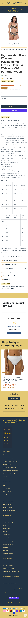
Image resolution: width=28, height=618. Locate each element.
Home (7, 433)
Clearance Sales (7, 464)
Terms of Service (7, 528)
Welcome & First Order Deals (10, 461)
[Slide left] (9, 43)
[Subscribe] (23, 413)
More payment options (14, 113)
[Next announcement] (25, 3)
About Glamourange (8, 519)
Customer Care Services (9, 510)
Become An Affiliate (8, 565)
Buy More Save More (8, 501)
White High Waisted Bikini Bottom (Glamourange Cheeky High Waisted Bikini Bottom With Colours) (14, 379)
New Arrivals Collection (9, 458)
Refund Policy (6, 537)
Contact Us (5, 547)
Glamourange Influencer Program (11, 571)
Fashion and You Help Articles (10, 583)
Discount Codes (7, 504)
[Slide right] (18, 43)
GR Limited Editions (8, 477)
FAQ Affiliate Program (8, 568)
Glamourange (16, 615)
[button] (2, 9)
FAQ (4, 485)
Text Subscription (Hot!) (9, 541)
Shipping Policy (7, 491)
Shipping (9, 89)
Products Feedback (8, 498)
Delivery (5, 531)
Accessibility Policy (8, 522)
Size (2, 92)
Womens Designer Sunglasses (10, 470)
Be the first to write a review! (14, 333)
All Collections (6, 455)
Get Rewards (6, 562)
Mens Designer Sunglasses (10, 467)
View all (14, 398)
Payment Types (7, 488)
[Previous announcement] (2, 3)
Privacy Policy (6, 525)
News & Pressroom (7, 580)
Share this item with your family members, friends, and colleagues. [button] (13, 287)
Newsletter (5, 550)
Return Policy (6, 494)
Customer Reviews (7, 507)
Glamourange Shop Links (9, 473)
